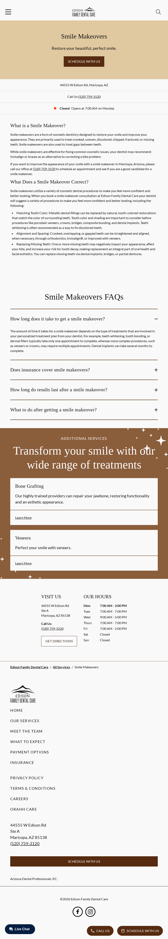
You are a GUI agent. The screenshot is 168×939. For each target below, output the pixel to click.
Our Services (24, 720)
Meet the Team (26, 731)
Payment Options (29, 752)
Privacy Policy (26, 778)
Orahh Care (23, 809)
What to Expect (27, 741)
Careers (19, 798)
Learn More (23, 517)
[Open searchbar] (158, 11)
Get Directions (59, 641)
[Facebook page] (78, 912)
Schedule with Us (84, 61)
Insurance (22, 762)
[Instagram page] (90, 912)
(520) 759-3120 (89, 96)
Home (16, 710)
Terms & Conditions (33, 788)
